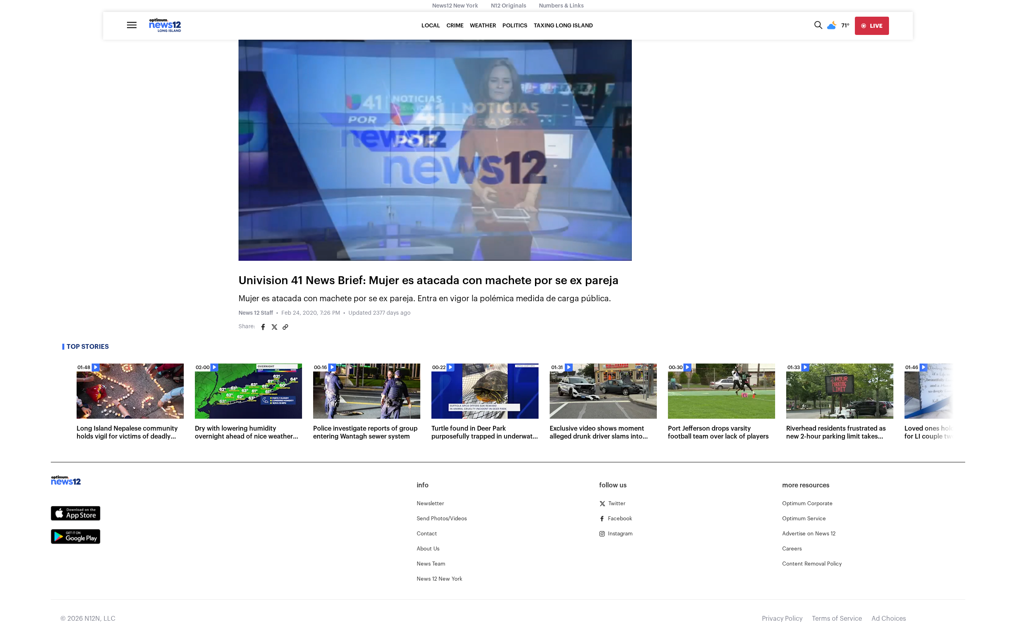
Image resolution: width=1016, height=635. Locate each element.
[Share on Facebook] (263, 327)
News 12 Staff (256, 313)
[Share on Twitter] (274, 327)
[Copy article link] (285, 327)
